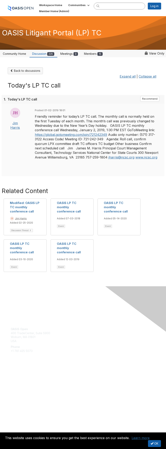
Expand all (128, 76)
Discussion (42, 53)
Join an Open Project (25, 383)
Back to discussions (26, 70)
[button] (79, 5)
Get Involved (19, 377)
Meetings (68, 53)
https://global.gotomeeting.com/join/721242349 (71, 135)
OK (155, 443)
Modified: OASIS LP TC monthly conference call (24, 207)
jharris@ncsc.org (121, 157)
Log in (154, 6)
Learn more (141, 438)
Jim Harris (21, 218)
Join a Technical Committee (29, 389)
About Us (17, 426)
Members (92, 53)
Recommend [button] (149, 98)
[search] (98, 6)
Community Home (14, 53)
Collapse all (147, 76)
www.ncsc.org (146, 157)
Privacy (16, 430)
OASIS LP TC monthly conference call (69, 207)
